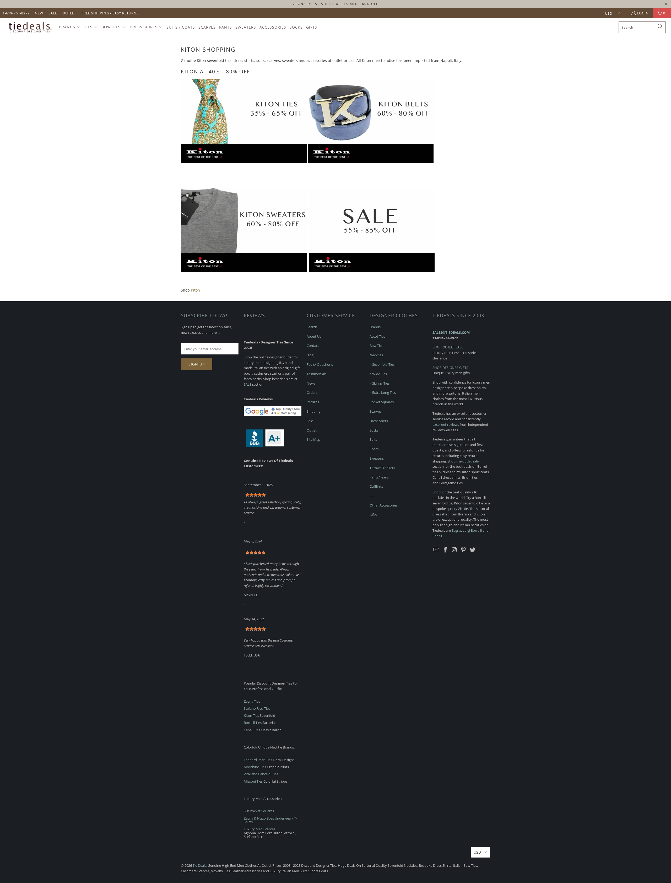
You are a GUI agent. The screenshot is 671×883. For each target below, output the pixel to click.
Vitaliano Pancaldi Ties (261, 774)
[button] (70, 27)
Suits (373, 439)
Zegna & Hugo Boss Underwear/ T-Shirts (270, 820)
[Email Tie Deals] (436, 550)
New (39, 13)
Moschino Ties (255, 766)
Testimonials (316, 373)
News (311, 383)
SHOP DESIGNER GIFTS (450, 367)
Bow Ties (376, 345)
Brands (375, 327)
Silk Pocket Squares (259, 811)
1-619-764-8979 (16, 13)
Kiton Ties (251, 715)
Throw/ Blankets (382, 467)
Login (643, 13)
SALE (247, 384)
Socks (374, 430)
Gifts (373, 514)
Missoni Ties (253, 781)
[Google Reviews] (272, 414)
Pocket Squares (382, 402)
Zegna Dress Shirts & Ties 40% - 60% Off (335, 4)
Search (312, 327)
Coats (374, 448)
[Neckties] (244, 161)
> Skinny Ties (379, 383)
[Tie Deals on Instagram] (454, 550)
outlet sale (470, 461)
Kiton (195, 290)
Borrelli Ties (253, 722)
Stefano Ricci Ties (257, 708)
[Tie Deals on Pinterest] (464, 550)
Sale (52, 13)
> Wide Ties (378, 373)
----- (372, 495)
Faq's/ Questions (320, 364)
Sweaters (377, 458)
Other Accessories (383, 505)
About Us (314, 336)
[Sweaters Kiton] (244, 270)
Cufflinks (376, 486)
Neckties (376, 355)
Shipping (313, 411)
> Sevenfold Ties (382, 364)
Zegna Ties (252, 701)
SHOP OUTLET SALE (447, 347)
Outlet (69, 13)
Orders (312, 392)
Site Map (313, 439)
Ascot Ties (377, 336)
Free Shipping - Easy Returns (110, 13)
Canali (437, 536)
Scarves (375, 411)
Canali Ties (252, 730)
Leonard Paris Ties (258, 759)
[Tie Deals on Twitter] (473, 550)
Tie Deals (199, 865)
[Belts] (371, 161)
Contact (313, 345)
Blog (310, 355)
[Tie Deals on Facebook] (446, 550)
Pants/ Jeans (379, 477)
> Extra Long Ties (383, 392)
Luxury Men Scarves (259, 829)
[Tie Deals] (29, 27)
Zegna (456, 530)
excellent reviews (445, 424)
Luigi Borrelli (472, 530)
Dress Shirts (379, 420)
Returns (313, 402)
